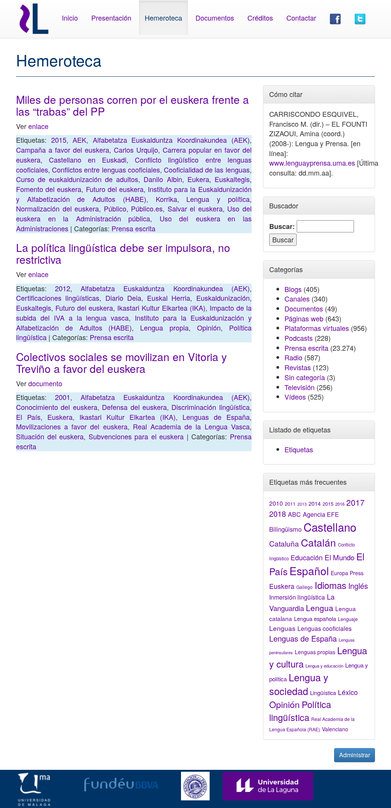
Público (115, 208)
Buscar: (282, 226)
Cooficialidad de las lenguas (207, 169)
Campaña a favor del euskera (62, 150)
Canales (297, 298)
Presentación (111, 18)
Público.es (147, 208)
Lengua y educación (324, 666)
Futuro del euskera (115, 189)
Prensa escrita (133, 228)
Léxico (348, 692)
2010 (276, 503)
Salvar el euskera (195, 208)
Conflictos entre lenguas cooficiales (106, 169)
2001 (62, 397)
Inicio (70, 18)
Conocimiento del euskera (56, 407)
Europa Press (347, 573)
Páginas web (303, 318)
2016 (339, 504)
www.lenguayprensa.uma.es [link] (312, 163)
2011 (290, 503)
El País (28, 417)
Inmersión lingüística (297, 597)
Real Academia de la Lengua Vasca (191, 426)
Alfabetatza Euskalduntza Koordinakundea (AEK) (171, 140)
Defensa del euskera (134, 407)
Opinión (209, 327)
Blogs (293, 289)
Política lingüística (300, 711)
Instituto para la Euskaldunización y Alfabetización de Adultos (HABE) (134, 194)
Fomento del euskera (48, 189)
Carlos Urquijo (136, 150)
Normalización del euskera (57, 208)
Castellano (330, 527)
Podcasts (298, 338)
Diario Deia (123, 298)
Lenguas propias (315, 652)
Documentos (215, 18)
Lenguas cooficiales (324, 628)
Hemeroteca (163, 18)
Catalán (318, 542)
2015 (58, 140)
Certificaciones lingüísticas (57, 298)
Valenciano (335, 729)
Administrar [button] (354, 754)
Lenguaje (348, 619)
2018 (277, 513)
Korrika (166, 199)
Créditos (260, 18)
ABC (294, 514)
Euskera (60, 417)
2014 (315, 503)
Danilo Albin (163, 179)
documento (45, 383)
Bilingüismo (285, 529)
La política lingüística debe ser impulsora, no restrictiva (123, 253)
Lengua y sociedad (298, 684)
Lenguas (282, 628)
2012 (62, 288)
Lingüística (323, 693)
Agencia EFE (321, 514)
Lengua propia (164, 327)
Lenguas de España (216, 417)
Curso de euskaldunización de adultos (77, 179)
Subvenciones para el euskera (136, 436)
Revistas (297, 367)
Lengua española (315, 618)
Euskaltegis (232, 179)
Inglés (358, 586)
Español (309, 570)
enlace (38, 126)
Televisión (299, 387)
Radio (293, 357)
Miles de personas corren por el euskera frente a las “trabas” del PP (132, 105)
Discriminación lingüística (210, 407)
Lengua (319, 607)
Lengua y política (217, 199)
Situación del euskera (50, 436)
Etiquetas (298, 449)
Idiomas (330, 585)
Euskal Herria (168, 298)
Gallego (304, 587)
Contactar (301, 18)
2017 (355, 502)
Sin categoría (304, 377)
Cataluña (284, 543)
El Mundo (339, 557)
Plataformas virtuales (316, 328)
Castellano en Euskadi (87, 160)
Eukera (198, 179)
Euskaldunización (223, 298)
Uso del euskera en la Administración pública (134, 213)
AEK (79, 140)
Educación (307, 557)
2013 (302, 504)
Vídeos (295, 397)
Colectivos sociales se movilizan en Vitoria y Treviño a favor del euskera (121, 362)
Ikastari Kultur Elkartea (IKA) (161, 308)
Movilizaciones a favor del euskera (72, 426)
